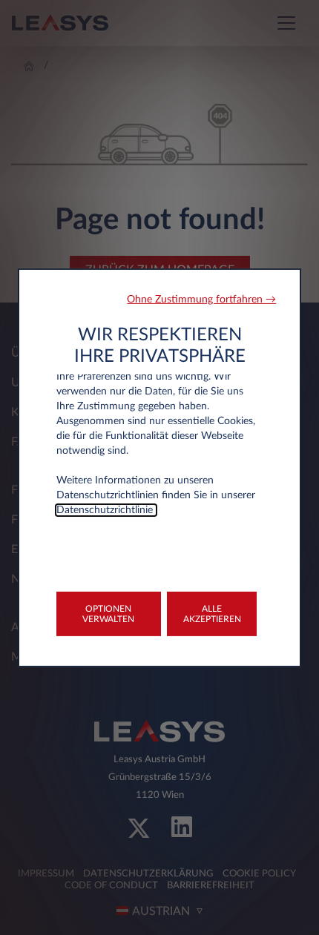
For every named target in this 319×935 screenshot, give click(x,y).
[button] (201, 299)
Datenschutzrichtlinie (106, 509)
